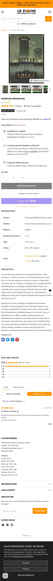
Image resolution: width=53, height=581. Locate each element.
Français (25, 535)
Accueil (4, 30)
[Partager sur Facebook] (3, 339)
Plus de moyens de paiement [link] (26, 207)
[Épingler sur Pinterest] (17, 339)
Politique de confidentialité (23, 556)
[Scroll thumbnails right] (50, 89)
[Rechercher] (48, 19)
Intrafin (7, 102)
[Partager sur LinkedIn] (12, 339)
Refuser (26, 569)
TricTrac (28, 261)
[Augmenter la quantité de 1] (23, 177)
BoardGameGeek (32, 256)
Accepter (25, 563)
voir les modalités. (30, 151)
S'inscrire (40, 511)
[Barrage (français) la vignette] (5, 89)
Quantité (4, 172)
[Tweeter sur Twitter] (8, 339)
